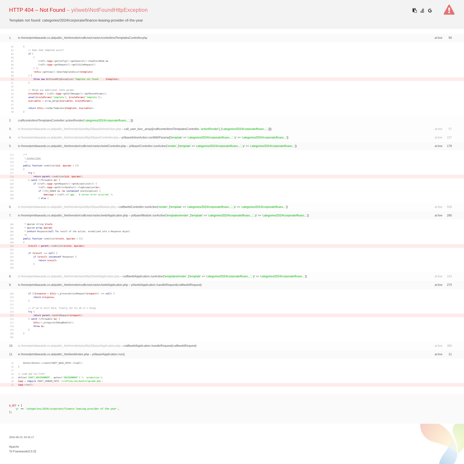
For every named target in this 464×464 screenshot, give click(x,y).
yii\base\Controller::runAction (147, 146)
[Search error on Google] (430, 10)
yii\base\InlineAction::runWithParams (145, 137)
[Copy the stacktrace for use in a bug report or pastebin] (414, 10)
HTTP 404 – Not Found (37, 10)
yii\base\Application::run (107, 354)
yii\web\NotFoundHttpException (109, 10)
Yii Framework (18, 451)
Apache (14, 446)
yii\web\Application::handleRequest (154, 284)
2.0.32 (32, 451)
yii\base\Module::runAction (148, 215)
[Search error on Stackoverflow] (422, 10)
